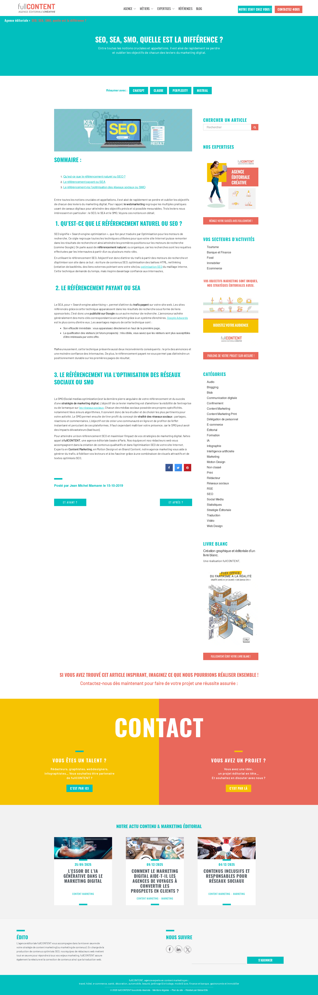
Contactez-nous (289, 9)
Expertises (164, 8)
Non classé (214, 467)
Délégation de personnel (222, 419)
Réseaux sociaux (218, 483)
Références (185, 8)
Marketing (213, 456)
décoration (121, 983)
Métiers (145, 8)
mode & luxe (181, 983)
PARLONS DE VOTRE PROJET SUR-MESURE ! (230, 356)
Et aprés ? (176, 502)
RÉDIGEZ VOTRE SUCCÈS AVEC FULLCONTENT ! (230, 221)
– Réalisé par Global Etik (196, 990)
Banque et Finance (219, 252)
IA (208, 440)
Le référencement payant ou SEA (84, 182)
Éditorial (212, 430)
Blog (199, 8)
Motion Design (216, 462)
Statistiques (214, 504)
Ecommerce (214, 268)
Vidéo (210, 520)
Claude (158, 90)
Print (210, 472)
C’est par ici (79, 788)
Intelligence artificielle (220, 451)
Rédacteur (213, 478)
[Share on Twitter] (178, 470)
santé (111, 983)
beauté (146, 983)
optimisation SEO (151, 266)
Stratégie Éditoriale (219, 510)
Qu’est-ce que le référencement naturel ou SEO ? (94, 176)
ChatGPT (138, 90)
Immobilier (213, 263)
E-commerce (215, 424)
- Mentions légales (160, 990)
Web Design (215, 526)
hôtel (89, 983)
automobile (134, 983)
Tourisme (213, 247)
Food (210, 257)
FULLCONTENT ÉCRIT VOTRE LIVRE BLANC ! (231, 656)
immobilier (233, 983)
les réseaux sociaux (91, 407)
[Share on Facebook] (169, 470)
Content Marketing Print (222, 414)
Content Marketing (218, 408)
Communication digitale (222, 398)
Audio (210, 382)
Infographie (214, 446)
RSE (210, 488)
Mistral (202, 90)
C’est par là (238, 788)
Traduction (213, 515)
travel (82, 983)
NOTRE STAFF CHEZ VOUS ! (255, 9)
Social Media (215, 499)
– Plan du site (176, 990)
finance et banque (199, 983)
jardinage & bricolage (162, 983)
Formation (213, 435)
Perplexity (180, 90)
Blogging (212, 387)
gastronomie (217, 983)
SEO (210, 494)
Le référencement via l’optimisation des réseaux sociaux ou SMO (104, 187)
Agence (127, 8)
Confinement (215, 403)
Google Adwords (177, 317)
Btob (210, 392)
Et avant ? (70, 502)
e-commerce (100, 983)
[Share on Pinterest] (187, 470)
